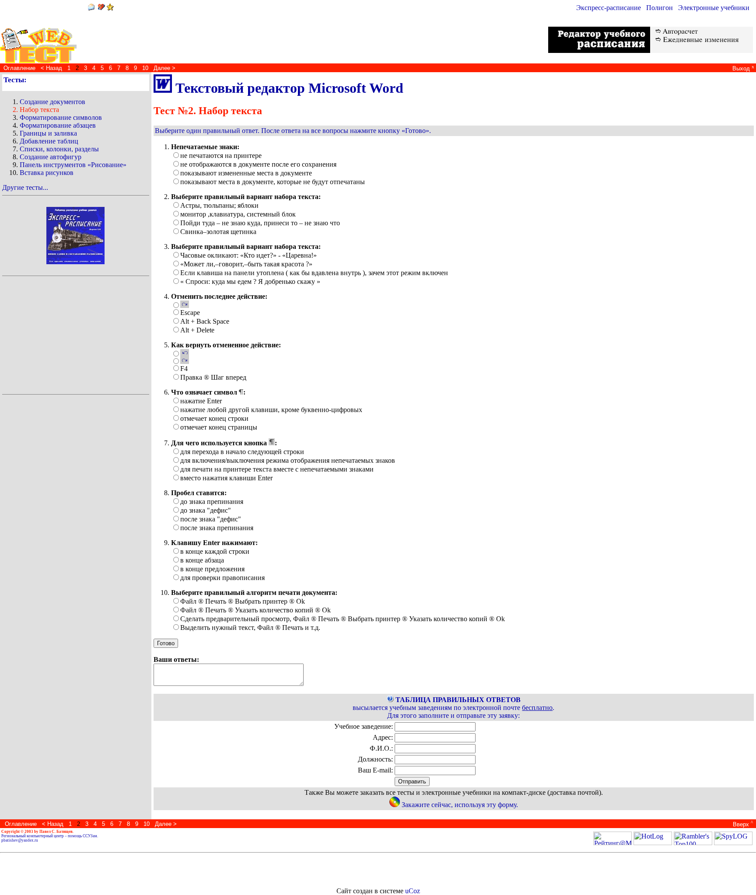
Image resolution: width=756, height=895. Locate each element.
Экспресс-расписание (608, 7)
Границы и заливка (48, 133)
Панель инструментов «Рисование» (73, 164)
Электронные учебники (713, 7)
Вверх (742, 824)
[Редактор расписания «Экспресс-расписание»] (75, 233)
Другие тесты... (25, 187)
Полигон (659, 7)
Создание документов (52, 101)
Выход (742, 68)
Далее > (164, 68)
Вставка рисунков (47, 172)
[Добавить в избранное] (110, 8)
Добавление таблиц (49, 141)
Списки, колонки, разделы (59, 149)
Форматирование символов (61, 117)
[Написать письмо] (91, 8)
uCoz (412, 891)
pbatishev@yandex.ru (19, 840)
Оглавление (19, 68)
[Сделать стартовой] (101, 8)
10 (145, 68)
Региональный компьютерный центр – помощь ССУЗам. (49, 836)
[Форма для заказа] (394, 804)
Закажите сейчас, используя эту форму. (460, 804)
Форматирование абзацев (58, 125)
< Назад (51, 68)
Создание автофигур (50, 157)
